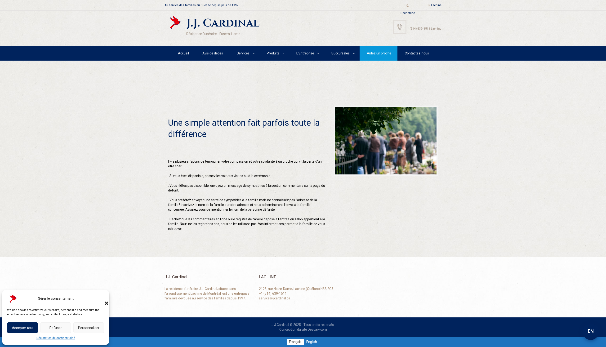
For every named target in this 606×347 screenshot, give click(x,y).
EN (591, 331)
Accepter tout (22, 328)
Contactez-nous (417, 53)
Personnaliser (88, 328)
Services (243, 53)
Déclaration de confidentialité (55, 338)
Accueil (183, 53)
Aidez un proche (379, 53)
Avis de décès (212, 53)
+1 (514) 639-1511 (273, 293)
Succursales (340, 53)
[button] (101, 298)
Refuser (55, 328)
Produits (273, 53)
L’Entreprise (305, 53)
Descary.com (317, 329)
